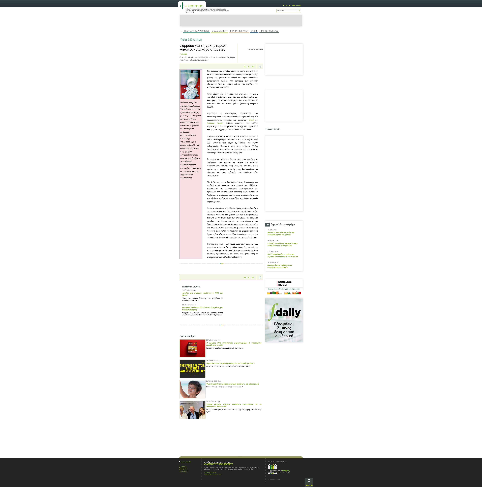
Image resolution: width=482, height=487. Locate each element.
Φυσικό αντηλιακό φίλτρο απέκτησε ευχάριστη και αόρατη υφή (232, 384)
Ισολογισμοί (183, 472)
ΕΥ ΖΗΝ (254, 31)
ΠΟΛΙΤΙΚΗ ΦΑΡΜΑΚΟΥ (239, 31)
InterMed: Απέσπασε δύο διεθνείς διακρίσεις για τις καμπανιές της (202, 308)
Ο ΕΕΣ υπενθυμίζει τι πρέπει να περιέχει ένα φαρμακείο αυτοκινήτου (282, 255)
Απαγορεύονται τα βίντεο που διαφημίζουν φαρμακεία (279, 266)
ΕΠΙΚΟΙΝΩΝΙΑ (296, 5)
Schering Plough (214, 123)
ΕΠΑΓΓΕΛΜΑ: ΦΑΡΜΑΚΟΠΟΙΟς (196, 31)
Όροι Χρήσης (183, 470)
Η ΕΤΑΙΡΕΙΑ (287, 5)
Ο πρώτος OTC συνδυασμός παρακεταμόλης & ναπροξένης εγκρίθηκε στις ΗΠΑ (233, 344)
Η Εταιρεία (182, 466)
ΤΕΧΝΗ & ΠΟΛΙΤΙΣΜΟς (269, 31)
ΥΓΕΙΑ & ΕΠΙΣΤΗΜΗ (219, 31)
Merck (251, 120)
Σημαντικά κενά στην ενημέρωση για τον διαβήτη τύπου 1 (230, 363)
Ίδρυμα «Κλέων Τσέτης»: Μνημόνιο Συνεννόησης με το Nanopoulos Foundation (233, 405)
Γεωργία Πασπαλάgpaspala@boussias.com (212, 473)
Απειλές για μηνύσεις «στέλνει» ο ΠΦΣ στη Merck (202, 294)
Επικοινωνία (183, 468)
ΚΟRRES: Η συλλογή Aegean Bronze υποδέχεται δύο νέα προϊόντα (282, 244)
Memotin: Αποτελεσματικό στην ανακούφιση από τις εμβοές (280, 233)
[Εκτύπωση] (260, 67)
